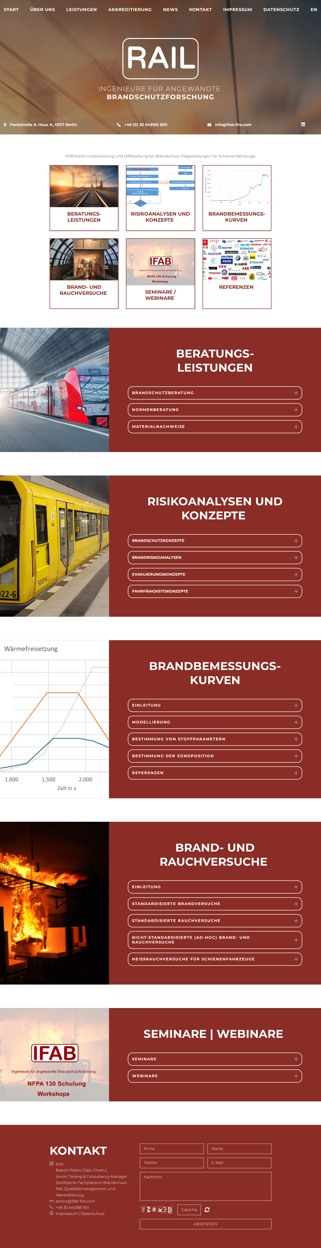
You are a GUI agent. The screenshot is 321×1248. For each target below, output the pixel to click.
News (170, 9)
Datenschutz (281, 9)
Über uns (42, 9)
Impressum (237, 9)
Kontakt (200, 9)
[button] (215, 393)
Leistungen (81, 9)
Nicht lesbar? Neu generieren (207, 1209)
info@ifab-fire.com (233, 124)
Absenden (206, 1224)
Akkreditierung (130, 9)
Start (11, 9)
